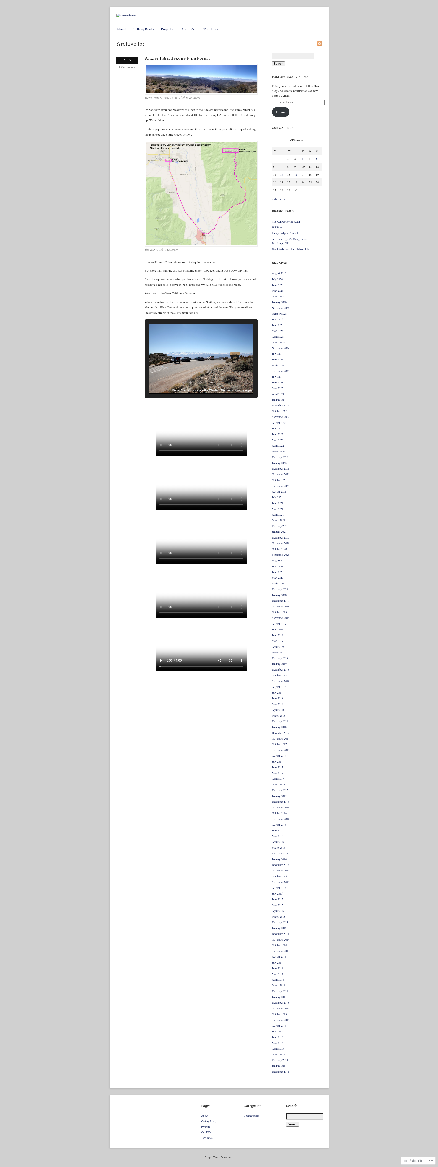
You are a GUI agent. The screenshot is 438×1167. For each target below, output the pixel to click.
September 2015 (280, 882)
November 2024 (280, 348)
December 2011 (280, 1071)
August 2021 (279, 491)
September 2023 (280, 371)
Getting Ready (143, 29)
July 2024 (277, 353)
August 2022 (279, 422)
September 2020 (280, 554)
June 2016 (277, 830)
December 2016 (280, 801)
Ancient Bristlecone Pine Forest (177, 58)
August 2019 (279, 623)
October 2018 (279, 675)
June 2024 (277, 359)
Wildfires (277, 227)
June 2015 (277, 899)
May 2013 (277, 1043)
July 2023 (277, 376)
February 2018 (280, 721)
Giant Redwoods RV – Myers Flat (290, 249)
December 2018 (280, 669)
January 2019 (279, 664)
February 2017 (280, 790)
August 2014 (279, 956)
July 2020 (277, 566)
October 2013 (279, 1014)
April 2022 (278, 445)
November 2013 (280, 1008)
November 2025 (280, 308)
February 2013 (280, 1060)
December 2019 (280, 600)
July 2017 (277, 761)
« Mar (274, 198)
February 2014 (280, 991)
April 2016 (278, 841)
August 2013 (279, 1025)
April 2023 (278, 394)
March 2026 (278, 296)
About (121, 29)
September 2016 (280, 819)
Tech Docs (211, 29)
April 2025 (278, 336)
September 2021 (280, 486)
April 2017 (278, 778)
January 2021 (279, 531)
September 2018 (280, 681)
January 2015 (279, 928)
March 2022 (278, 451)
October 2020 (279, 549)
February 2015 (280, 922)
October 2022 (279, 411)
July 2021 (277, 497)
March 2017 (278, 784)
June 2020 (277, 572)
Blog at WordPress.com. (219, 1157)
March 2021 (278, 520)
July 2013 (277, 1031)
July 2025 (277, 319)
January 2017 (279, 796)
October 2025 (279, 313)
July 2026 (277, 279)
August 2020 (279, 560)
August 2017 (279, 755)
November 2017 (280, 738)
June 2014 (277, 968)
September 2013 (280, 1020)
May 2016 (277, 836)
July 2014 (277, 962)
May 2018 (277, 704)
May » (282, 198)
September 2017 (280, 750)
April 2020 (278, 583)
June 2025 (277, 325)
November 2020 (280, 543)
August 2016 (279, 824)
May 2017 (277, 773)
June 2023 (277, 382)
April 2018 (278, 710)
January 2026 (279, 302)
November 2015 (280, 870)
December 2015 (280, 864)
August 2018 (279, 687)
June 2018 (277, 698)
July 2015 (277, 893)
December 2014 (280, 934)
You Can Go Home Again (286, 221)
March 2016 (278, 847)
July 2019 (277, 629)
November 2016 (280, 807)
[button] (191, 382)
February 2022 (280, 457)
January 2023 (279, 399)
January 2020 (279, 595)
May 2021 (277, 509)
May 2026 (277, 290)
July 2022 (277, 428)
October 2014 (279, 945)
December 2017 (280, 733)
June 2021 (277, 503)
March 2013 (278, 1054)
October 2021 (279, 480)
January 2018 (279, 727)
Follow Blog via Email (291, 77)
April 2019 (278, 646)
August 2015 (279, 887)
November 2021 (280, 474)
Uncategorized (251, 1115)
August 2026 (279, 273)
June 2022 (277, 434)
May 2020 (277, 577)
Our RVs (188, 29)
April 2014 (278, 979)
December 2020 (280, 537)
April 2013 (278, 1048)
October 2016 (279, 813)
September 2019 (280, 617)
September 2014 (280, 951)
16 (295, 174)
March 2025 (278, 342)
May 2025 (277, 330)
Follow (280, 112)
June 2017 (277, 767)
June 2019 (277, 635)
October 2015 (279, 876)
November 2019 (280, 606)
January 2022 (279, 463)
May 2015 (277, 905)
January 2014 (279, 997)
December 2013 (280, 1002)
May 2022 (277, 440)
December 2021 (280, 468)
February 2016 (280, 853)
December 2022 (280, 405)
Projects (167, 29)
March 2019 (278, 652)
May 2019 (277, 641)
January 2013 (279, 1065)
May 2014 (277, 974)
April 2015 (278, 911)
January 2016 (279, 859)
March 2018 (278, 715)
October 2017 (279, 744)
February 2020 (280, 589)
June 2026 (277, 285)
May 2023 (277, 388)
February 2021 (280, 526)
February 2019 (280, 658)
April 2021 (278, 514)
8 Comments (127, 67)
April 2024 (278, 365)
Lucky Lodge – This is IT (286, 233)
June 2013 (277, 1037)
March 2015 (278, 916)
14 (281, 174)
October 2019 (279, 612)
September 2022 (280, 417)
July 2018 (277, 692)
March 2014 (278, 985)
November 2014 (280, 939)
